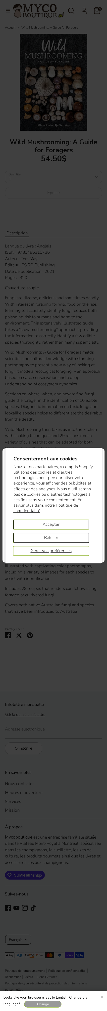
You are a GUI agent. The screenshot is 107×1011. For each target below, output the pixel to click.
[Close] (102, 996)
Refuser (51, 538)
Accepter (51, 524)
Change (43, 1004)
